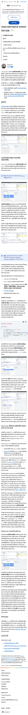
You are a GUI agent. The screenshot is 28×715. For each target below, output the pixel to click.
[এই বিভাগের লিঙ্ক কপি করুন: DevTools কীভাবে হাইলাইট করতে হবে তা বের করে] (14, 428)
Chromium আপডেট (5, 681)
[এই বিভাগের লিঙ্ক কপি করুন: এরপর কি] (9, 636)
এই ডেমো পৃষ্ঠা (7, 291)
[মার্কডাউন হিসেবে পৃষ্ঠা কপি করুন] (12, 30)
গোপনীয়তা (8, 708)
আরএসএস (3, 702)
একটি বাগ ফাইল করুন (5, 673)
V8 (7, 458)
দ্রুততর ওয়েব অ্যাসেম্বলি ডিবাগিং (11, 648)
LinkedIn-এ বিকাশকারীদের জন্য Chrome (9, 699)
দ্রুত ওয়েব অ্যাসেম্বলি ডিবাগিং (17, 96)
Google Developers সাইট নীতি (10, 661)
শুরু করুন (14, 22)
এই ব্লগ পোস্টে (7, 451)
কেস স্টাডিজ (3, 684)
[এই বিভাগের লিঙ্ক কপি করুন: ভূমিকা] (7, 102)
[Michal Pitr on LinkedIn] (12, 67)
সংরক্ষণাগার (3, 686)
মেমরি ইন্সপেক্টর (5, 106)
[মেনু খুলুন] (2, 2)
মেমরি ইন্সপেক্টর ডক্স (8, 651)
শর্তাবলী (2, 708)
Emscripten (10, 462)
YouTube (3, 697)
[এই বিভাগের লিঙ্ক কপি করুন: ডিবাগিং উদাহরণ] (12, 298)
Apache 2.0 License (9, 659)
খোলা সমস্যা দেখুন (4, 675)
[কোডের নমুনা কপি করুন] (26, 322)
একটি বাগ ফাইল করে (20, 629)
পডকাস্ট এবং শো (4, 688)
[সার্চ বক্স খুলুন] (15, 2)
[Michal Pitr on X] (8, 67)
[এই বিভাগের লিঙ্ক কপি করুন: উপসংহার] (9, 617)
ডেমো (15, 346)
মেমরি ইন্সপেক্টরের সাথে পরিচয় (11, 643)
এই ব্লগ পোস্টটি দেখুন (20, 490)
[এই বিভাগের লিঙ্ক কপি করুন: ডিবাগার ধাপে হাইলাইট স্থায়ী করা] (22, 531)
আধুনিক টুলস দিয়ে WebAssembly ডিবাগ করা (15, 646)
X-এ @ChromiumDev (6, 695)
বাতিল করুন (14, 17)
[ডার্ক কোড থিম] (23, 322)
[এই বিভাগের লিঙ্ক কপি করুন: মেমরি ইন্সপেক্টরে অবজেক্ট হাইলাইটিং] (10, 160)
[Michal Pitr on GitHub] (10, 67)
